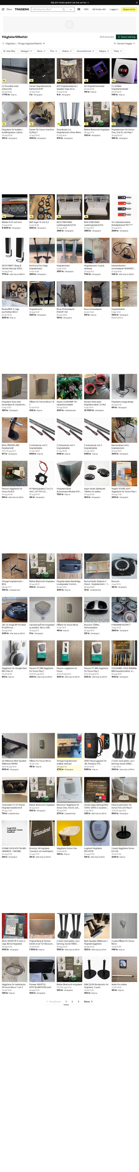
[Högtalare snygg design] (124, 386)
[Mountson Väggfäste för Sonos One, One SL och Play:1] (69, 789)
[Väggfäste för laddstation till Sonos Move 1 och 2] (14, 969)
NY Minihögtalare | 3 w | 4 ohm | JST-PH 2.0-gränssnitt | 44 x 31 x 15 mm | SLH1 (41, 490)
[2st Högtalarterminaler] (97, 71)
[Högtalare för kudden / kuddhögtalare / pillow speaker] (14, 114)
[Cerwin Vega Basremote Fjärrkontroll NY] (42, 71)
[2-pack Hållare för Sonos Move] (124, 926)
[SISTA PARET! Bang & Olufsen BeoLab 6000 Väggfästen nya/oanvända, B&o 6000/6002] (14, 250)
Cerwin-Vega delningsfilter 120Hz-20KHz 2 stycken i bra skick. (96, 806)
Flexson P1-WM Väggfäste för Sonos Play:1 (41, 669)
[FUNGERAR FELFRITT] (124, 609)
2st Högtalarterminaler (94, 86)
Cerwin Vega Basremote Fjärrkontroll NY (40, 87)
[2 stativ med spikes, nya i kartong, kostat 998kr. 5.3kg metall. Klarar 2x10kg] (124, 745)
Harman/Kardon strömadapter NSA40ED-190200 (123, 267)
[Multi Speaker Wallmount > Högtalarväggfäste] (97, 926)
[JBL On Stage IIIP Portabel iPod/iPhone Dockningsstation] (14, 609)
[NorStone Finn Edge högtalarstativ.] (42, 250)
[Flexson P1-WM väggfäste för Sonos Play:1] (97, 653)
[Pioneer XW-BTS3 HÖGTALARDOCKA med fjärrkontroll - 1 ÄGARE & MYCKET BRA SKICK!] (42, 969)
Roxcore (115, 581)
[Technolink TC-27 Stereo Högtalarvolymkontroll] (14, 789)
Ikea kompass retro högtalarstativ (120, 446)
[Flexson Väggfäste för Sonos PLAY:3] (14, 473)
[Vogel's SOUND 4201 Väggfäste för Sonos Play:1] (124, 473)
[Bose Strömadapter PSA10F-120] (69, 294)
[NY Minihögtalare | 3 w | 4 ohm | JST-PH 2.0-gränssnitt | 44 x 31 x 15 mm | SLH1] (42, 473)
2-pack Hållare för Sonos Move (123, 942)
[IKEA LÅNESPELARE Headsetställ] (14, 430)
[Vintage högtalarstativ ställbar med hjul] (69, 746)
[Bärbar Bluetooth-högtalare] (97, 114)
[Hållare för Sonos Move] (69, 609)
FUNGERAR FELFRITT (121, 625)
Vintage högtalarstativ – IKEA (13, 582)
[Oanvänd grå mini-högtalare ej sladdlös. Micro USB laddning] (42, 609)
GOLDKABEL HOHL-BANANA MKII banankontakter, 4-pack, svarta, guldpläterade (124, 669)
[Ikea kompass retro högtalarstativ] (124, 430)
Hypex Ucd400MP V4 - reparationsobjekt (67, 403)
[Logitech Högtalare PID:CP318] (97, 833)
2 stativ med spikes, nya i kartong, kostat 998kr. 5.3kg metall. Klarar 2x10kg (124, 762)
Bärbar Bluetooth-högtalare (96, 129)
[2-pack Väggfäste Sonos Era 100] (124, 833)
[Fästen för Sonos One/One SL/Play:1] (42, 114)
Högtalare (10, 43)
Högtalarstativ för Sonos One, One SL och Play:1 (123, 131)
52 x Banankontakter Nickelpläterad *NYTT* (122, 223)
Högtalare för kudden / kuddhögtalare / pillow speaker (12, 131)
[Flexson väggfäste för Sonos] (69, 653)
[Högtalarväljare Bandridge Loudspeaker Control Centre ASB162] (69, 566)
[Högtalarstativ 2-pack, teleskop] (97, 250)
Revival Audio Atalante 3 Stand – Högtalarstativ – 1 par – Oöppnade (96, 583)
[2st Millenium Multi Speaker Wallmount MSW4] (14, 745)
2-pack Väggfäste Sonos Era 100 (123, 849)
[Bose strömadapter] (97, 294)
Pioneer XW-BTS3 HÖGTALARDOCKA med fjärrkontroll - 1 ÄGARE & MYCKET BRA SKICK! (40, 986)
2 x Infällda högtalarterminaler (120, 87)
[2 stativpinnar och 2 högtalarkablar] (42, 430)
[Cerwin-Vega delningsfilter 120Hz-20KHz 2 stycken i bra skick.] (97, 789)
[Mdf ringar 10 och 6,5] (42, 207)
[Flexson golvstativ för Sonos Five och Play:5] (124, 789)
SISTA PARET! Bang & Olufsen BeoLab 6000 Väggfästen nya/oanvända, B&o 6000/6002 (14, 267)
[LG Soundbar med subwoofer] (14, 71)
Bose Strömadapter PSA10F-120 (66, 310)
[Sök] (64, 9)
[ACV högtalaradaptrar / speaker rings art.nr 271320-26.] (69, 71)
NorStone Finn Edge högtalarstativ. (38, 267)
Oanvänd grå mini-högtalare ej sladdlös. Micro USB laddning (42, 626)
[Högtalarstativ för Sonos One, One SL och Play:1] (124, 114)
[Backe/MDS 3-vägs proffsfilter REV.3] (14, 294)
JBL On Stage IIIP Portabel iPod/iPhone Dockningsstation (14, 626)
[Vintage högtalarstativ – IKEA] (14, 566)
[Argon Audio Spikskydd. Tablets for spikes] (97, 473)
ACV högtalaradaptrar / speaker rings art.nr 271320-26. (67, 87)
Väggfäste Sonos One (67, 848)
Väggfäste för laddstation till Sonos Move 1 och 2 (14, 985)
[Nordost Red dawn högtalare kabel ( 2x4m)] (97, 386)
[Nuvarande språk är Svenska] (78, 9)
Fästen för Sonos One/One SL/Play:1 (41, 131)
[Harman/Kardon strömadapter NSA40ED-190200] (124, 250)
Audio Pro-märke (119, 984)
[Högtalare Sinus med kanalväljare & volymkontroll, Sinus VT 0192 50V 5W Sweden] (14, 386)
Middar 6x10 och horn (12, 222)
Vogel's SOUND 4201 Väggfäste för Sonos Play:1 (124, 490)
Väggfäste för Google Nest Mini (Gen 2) (14, 669)
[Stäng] (137, 2)
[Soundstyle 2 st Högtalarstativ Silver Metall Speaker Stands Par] (69, 114)
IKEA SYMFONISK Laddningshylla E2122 (66, 223)
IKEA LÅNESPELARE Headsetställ (10, 446)
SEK (86, 9)
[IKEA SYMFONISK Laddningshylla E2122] (69, 207)
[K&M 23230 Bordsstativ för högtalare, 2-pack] (97, 969)
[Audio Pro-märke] (124, 969)
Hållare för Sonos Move (67, 625)
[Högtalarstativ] (69, 250)
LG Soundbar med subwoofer (10, 87)
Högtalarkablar (118, 309)
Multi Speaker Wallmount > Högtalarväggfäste (96, 942)
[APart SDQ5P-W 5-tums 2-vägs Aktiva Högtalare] (14, 926)
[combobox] (49, 9)
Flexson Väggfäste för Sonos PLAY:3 (12, 490)
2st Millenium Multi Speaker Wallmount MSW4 (14, 762)
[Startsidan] (22, 9)
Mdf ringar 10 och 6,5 (39, 222)
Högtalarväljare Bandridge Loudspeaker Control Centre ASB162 (68, 583)
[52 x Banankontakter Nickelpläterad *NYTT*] (124, 207)
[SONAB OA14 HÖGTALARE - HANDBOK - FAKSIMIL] (14, 833)
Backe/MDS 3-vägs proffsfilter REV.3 (10, 310)
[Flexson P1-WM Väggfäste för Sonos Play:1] (42, 653)
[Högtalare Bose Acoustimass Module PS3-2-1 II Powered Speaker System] (69, 473)
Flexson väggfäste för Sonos (67, 669)
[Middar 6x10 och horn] (14, 207)
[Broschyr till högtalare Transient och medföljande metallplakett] (42, 833)
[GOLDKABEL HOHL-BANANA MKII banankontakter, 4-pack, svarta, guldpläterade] (124, 653)
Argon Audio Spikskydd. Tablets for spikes (95, 490)
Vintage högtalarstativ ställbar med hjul (67, 762)
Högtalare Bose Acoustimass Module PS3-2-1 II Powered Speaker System (69, 490)
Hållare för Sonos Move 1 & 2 (41, 403)
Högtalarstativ (63, 265)
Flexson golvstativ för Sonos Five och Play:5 (122, 806)
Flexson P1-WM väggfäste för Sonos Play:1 (96, 669)
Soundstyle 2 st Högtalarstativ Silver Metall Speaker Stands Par (69, 131)
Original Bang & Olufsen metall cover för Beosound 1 (41, 942)
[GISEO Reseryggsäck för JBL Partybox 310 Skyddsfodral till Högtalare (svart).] (97, 745)
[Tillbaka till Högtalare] (3, 43)
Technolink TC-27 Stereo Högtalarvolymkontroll (13, 806)
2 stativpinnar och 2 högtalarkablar (38, 446)
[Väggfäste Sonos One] (69, 833)
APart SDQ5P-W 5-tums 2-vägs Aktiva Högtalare (14, 942)
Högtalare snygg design (122, 402)
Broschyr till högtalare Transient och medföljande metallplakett (41, 850)
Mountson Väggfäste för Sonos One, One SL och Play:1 (68, 806)
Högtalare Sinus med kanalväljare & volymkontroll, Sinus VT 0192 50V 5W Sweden (14, 403)
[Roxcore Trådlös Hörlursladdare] (97, 609)
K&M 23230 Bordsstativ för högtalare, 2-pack (96, 985)
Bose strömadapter (93, 309)
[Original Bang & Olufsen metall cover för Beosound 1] (42, 926)
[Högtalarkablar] (124, 294)
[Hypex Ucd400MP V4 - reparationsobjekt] (69, 386)
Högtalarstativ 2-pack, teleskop (94, 267)
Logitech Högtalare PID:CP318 (93, 849)
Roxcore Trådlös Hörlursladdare (91, 626)
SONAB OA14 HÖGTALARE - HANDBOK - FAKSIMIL (14, 849)
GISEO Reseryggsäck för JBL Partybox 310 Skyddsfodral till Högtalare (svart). (96, 762)
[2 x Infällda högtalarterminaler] (124, 71)
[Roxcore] (124, 566)
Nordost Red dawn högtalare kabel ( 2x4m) (95, 403)
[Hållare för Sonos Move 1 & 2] (42, 386)
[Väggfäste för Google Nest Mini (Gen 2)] (14, 653)
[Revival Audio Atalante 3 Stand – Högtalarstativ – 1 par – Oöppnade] (97, 566)
